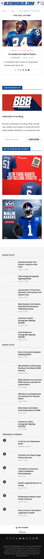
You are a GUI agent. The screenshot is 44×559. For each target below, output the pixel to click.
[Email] (20, 538)
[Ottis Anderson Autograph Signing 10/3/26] (9, 335)
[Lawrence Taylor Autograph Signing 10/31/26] (9, 425)
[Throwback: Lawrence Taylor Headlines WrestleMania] (9, 472)
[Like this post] (15, 70)
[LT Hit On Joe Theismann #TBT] (9, 444)
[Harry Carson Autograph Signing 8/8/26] (9, 355)
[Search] (42, 3)
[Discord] (37, 538)
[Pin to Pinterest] (23, 70)
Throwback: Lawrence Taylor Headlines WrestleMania (28, 471)
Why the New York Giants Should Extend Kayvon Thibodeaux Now (29, 306)
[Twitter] (10, 538)
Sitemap (22, 532)
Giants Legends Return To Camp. (29, 484)
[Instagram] (13, 538)
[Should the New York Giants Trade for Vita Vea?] (9, 265)
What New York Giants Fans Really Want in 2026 (29, 409)
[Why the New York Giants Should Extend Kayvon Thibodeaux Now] (9, 307)
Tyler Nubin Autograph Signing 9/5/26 (28, 277)
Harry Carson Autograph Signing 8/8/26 (29, 353)
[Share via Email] (28, 70)
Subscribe (34, 139)
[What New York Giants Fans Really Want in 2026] (9, 411)
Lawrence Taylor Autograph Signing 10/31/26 (26, 424)
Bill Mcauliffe (16, 58)
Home (4, 11)
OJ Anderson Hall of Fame (22, 54)
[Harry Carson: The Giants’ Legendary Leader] (9, 513)
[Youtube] (23, 538)
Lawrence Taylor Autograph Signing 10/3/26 (26, 320)
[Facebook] (7, 538)
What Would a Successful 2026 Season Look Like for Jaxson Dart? (30, 382)
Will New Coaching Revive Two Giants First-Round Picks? (29, 396)
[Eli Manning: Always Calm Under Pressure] (9, 500)
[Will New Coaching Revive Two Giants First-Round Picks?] (9, 397)
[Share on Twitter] (20, 70)
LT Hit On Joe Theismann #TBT (29, 442)
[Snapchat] (33, 538)
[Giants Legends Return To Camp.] (9, 486)
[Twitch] (30, 538)
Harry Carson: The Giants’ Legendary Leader (29, 511)
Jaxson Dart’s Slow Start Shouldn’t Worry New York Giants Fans (30, 292)
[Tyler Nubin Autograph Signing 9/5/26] (9, 279)
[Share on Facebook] (18, 70)
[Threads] (16, 538)
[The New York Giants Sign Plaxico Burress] (9, 458)
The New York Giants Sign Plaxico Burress (29, 456)
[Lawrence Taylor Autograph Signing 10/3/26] (9, 321)
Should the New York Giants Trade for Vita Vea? (27, 264)
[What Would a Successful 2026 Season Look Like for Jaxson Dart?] (9, 383)
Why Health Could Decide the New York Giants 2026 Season (29, 368)
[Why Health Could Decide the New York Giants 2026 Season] (9, 369)
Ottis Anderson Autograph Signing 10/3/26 (26, 334)
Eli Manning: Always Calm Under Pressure (29, 498)
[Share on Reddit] (26, 70)
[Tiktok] (27, 538)
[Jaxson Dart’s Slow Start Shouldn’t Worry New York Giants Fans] (9, 293)
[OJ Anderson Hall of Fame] (22, 33)
